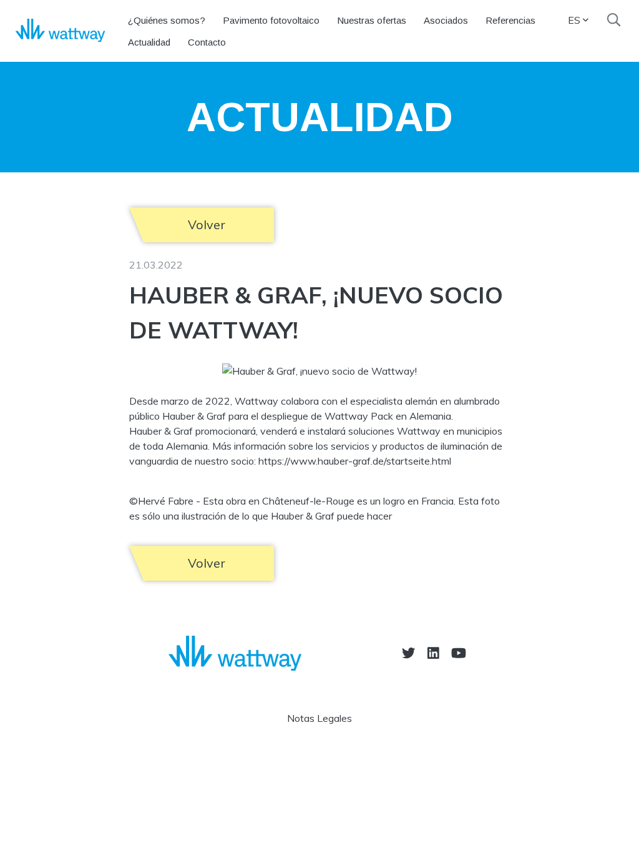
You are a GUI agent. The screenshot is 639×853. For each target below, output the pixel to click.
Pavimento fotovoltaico (271, 20)
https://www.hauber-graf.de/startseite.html (354, 461)
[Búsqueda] (613, 20)
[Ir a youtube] (458, 652)
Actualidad (149, 42)
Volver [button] (206, 224)
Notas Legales (319, 718)
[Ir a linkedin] (433, 652)
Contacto (207, 42)
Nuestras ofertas (371, 20)
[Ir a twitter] (408, 652)
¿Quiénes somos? (166, 20)
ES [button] (574, 20)
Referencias (510, 20)
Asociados (446, 20)
